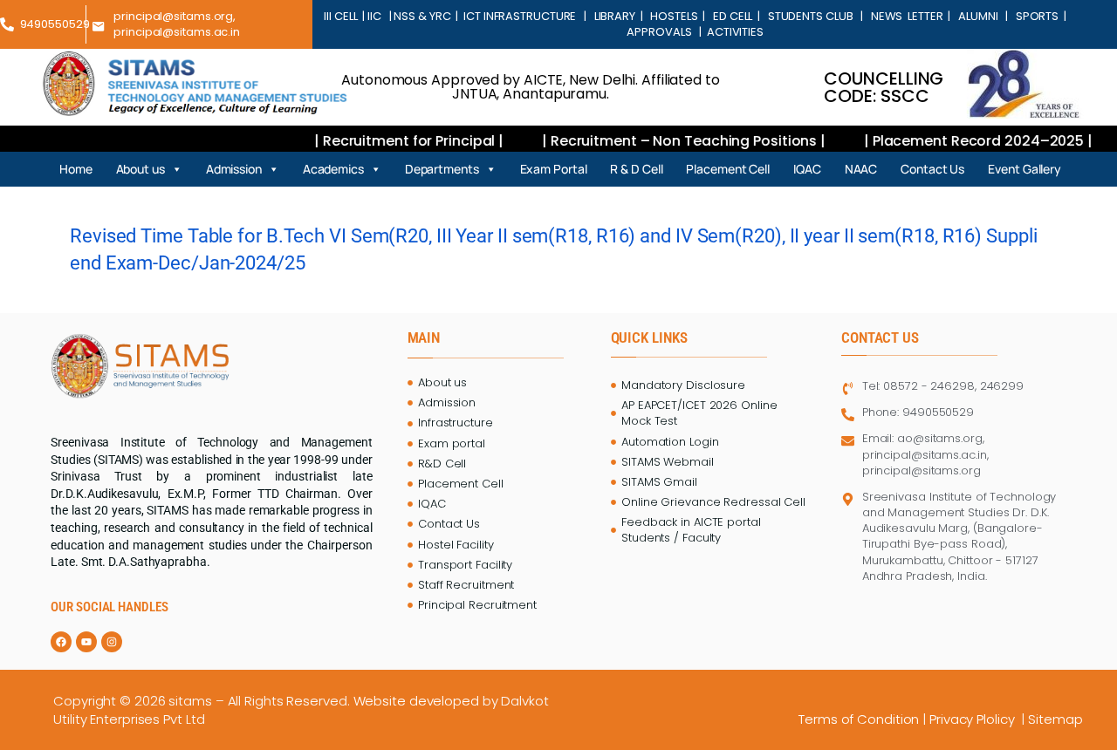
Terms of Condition (858, 719)
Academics (333, 168)
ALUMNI (977, 16)
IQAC (807, 168)
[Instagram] (111, 641)
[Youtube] (86, 641)
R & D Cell (636, 168)
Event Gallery (1024, 168)
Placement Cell (728, 168)
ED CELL (732, 16)
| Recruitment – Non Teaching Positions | (671, 141)
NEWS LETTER (904, 16)
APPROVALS (661, 32)
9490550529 (55, 24)
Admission (234, 168)
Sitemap (1057, 719)
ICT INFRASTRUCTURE (520, 16)
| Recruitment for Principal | (396, 141)
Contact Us (932, 168)
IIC (375, 16)
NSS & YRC (423, 16)
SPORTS (1037, 16)
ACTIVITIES (734, 32)
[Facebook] (61, 641)
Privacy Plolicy (973, 719)
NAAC (861, 168)
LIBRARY (615, 16)
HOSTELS (674, 16)
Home (76, 168)
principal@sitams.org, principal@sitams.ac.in (176, 24)
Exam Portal (553, 168)
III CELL (341, 16)
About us (140, 168)
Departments (442, 168)
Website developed (416, 701)
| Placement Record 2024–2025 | (964, 141)
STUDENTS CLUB (810, 16)
